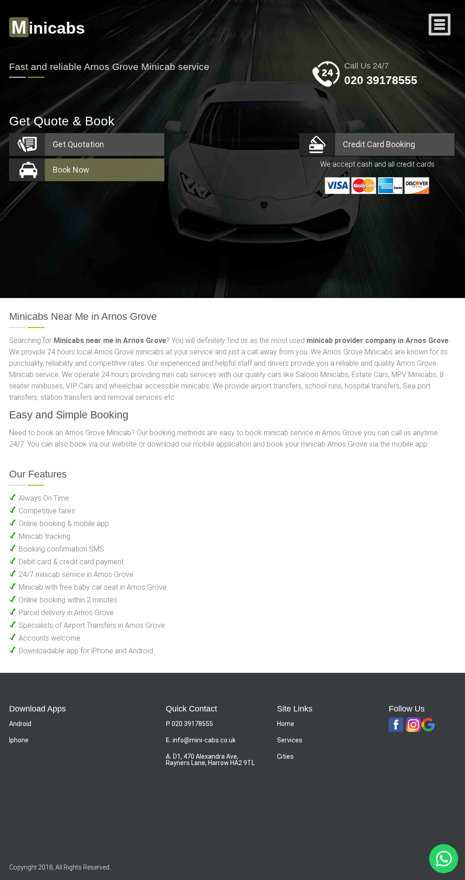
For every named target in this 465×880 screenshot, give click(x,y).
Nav (440, 25)
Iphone (19, 740)
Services (289, 740)
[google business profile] (428, 725)
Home (285, 723)
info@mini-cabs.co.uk (204, 740)
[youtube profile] (413, 725)
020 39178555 (380, 80)
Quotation (78, 144)
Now (71, 169)
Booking (379, 144)
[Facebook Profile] (396, 725)
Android (20, 723)
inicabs (48, 28)
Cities (285, 756)
